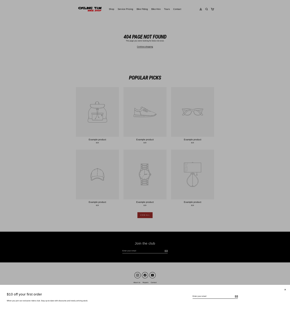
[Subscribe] (236, 296)
